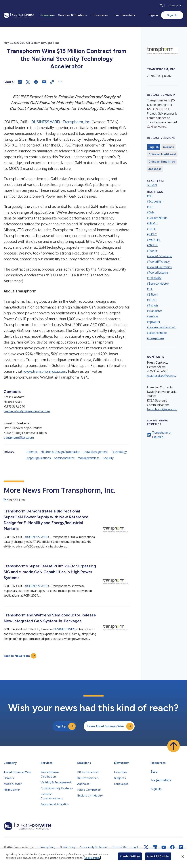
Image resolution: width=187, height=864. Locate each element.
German (168, 147)
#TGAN (152, 300)
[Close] (183, 856)
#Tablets (153, 305)
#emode (152, 316)
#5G (149, 196)
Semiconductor (64, 458)
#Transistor (154, 311)
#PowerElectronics (159, 267)
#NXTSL (152, 245)
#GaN (150, 212)
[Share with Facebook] (36, 82)
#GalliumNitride (157, 218)
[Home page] (19, 15)
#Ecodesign (154, 201)
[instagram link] (181, 847)
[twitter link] (146, 847)
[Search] (161, 5)
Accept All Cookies (158, 856)
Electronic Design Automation (60, 452)
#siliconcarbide (157, 333)
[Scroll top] (173, 746)
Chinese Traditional (162, 154)
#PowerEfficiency (158, 261)
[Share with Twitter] (28, 82)
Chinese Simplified (161, 161)
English (153, 147)
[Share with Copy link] (52, 82)
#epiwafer (153, 322)
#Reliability (154, 278)
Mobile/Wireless (89, 458)
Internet (32, 452)
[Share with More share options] (60, 82)
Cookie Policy (92, 857)
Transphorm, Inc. (77, 121)
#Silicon (152, 294)
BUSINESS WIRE (45, 121)
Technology (119, 452)
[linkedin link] (155, 847)
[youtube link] (163, 847)
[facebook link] (172, 847)
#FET (150, 207)
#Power (152, 250)
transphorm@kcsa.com (19, 437)
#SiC (150, 289)
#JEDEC (152, 234)
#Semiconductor (158, 283)
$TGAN (152, 185)
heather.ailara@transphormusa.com (27, 411)
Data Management (95, 452)
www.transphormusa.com (44, 371)
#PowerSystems (158, 272)
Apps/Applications (39, 458)
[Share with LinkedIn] (20, 82)
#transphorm (155, 338)
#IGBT (151, 229)
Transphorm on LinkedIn (162, 435)
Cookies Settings (130, 856)
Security (108, 458)
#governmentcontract (161, 327)
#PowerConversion (159, 256)
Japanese (155, 169)
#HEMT (152, 223)
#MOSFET (154, 240)
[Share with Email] (44, 82)
